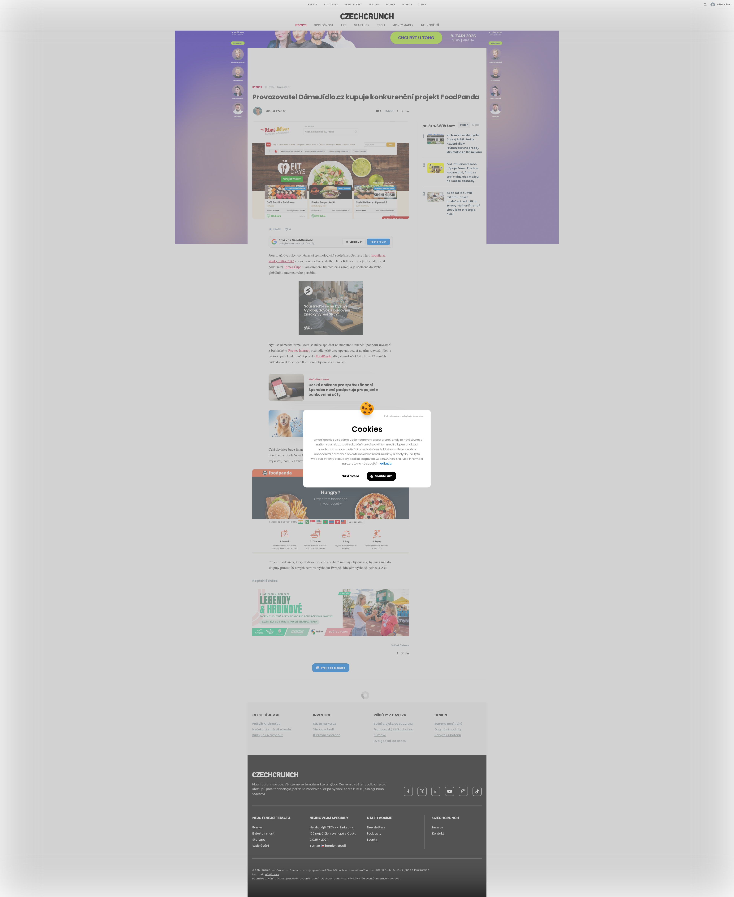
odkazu (385, 463)
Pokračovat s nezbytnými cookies (403, 416)
